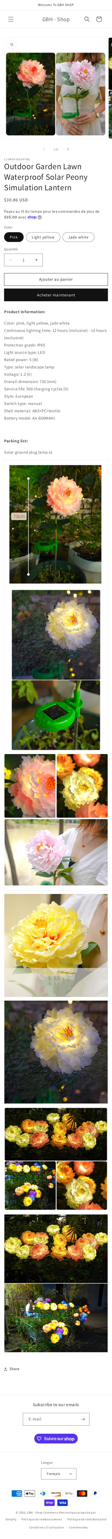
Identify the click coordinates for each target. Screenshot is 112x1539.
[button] (11, 19)
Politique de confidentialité (87, 1519)
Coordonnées (78, 1527)
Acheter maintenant (56, 294)
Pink (14, 237)
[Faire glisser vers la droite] (68, 149)
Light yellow (43, 237)
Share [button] (15, 1368)
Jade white (78, 237)
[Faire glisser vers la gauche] (44, 149)
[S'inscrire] (83, 1419)
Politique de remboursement (41, 1519)
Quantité (11, 249)
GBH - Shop (35, 1512)
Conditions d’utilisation (46, 1527)
